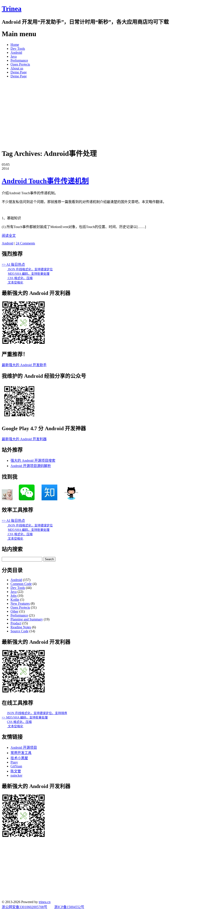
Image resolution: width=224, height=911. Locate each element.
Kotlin (14, 599)
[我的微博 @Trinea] (7, 499)
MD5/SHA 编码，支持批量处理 (28, 273)
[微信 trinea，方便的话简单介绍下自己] (27, 499)
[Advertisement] (112, 112)
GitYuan (16, 766)
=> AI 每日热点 (13, 264)
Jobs (13, 595)
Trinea (11, 8)
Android (16, 52)
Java (13, 56)
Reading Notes (20, 627)
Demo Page (18, 72)
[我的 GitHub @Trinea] (71, 499)
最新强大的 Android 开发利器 (24, 439)
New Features (20, 603)
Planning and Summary (26, 619)
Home (14, 44)
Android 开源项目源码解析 (30, 466)
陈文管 (15, 771)
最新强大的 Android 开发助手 (24, 365)
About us (16, 68)
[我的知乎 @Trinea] (49, 499)
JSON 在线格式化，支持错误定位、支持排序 (37, 713)
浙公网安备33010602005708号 (24, 907)
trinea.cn (45, 902)
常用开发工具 (21, 753)
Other (14, 611)
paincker (16, 775)
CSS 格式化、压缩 (20, 278)
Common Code (21, 584)
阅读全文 (9, 235)
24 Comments (25, 243)
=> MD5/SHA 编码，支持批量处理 (25, 717)
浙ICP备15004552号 (69, 907)
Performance (19, 60)
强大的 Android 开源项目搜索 (32, 460)
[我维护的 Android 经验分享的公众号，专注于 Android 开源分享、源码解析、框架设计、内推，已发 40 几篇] (19, 417)
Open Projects (20, 64)
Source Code (19, 631)
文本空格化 (15, 282)
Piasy (14, 762)
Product (15, 623)
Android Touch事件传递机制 (45, 181)
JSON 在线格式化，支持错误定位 (30, 269)
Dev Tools (17, 48)
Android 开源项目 (23, 747)
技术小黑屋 (19, 758)
